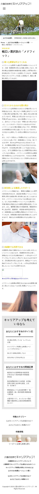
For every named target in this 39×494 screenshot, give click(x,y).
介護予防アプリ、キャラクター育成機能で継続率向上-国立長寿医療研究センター (19, 401)
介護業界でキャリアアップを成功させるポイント (20, 464)
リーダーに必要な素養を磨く (19, 444)
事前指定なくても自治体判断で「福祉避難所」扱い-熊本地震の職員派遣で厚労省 (19, 392)
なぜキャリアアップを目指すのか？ (19, 421)
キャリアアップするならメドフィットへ (15, 278)
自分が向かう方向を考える (16, 357)
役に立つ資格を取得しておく (16, 353)
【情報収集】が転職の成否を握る (24, 38)
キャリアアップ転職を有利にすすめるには (19, 467)
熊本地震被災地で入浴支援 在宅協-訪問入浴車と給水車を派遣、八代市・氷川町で (19, 383)
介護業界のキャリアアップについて (19, 461)
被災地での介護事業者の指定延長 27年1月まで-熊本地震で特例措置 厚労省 (19, 375)
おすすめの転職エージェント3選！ (19, 471)
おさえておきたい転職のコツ (19, 425)
